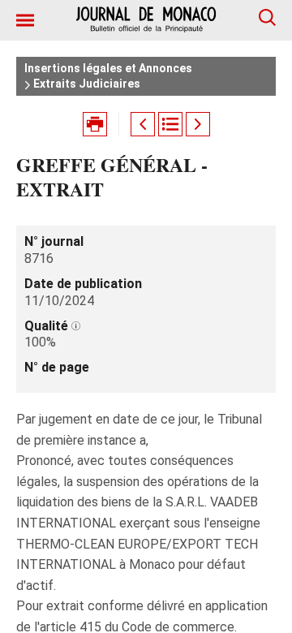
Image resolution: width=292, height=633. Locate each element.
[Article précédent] (143, 124)
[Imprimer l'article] (95, 124)
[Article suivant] (198, 124)
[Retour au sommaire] (170, 124)
